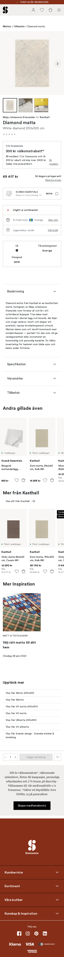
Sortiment (12, 886)
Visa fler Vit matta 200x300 (22, 706)
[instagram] (28, 933)
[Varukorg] (50, 10)
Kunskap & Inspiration (20, 913)
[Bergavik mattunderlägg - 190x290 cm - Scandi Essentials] (8, 193)
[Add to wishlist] (17, 480)
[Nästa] (57, 63)
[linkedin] (45, 933)
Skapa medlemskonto (32, 805)
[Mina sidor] (33, 10)
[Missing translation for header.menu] (59, 10)
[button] (9, 134)
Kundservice (13, 872)
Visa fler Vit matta (16, 713)
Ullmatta (19, 26)
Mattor (7, 26)
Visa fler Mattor (15, 699)
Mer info (53, 220)
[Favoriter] (42, 10)
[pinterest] (36, 933)
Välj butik (53, 230)
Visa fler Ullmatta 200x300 (21, 720)
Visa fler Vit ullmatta (17, 726)
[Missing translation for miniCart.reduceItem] (5, 757)
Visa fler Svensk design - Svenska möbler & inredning (30, 735)
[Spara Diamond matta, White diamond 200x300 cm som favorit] (57, 757)
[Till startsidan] (5, 10)
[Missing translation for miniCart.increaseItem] (15, 757)
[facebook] (19, 933)
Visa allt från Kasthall (18, 501)
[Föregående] (6, 63)
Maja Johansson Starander (19, 117)
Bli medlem (53, 161)
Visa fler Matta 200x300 (20, 693)
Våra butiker (13, 899)
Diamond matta (36, 26)
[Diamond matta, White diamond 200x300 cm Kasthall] (32, 63)
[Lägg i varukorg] (23, 480)
